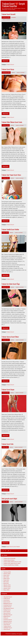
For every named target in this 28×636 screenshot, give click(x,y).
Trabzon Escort (10, 64)
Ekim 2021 (6, 581)
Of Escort (5, 618)
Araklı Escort (6, 598)
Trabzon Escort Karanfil (8, 14)
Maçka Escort (6, 616)
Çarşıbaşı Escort (7, 605)
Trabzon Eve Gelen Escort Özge (11, 284)
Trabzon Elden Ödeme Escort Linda (12, 122)
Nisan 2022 (6, 575)
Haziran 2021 (6, 588)
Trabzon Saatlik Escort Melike (10, 229)
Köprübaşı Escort (7, 614)
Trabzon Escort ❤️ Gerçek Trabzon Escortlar (13, 5)
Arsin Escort (6, 600)
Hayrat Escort (7, 613)
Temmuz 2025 (7, 572)
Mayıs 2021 (6, 590)
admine (13, 72)
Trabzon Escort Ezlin (7, 444)
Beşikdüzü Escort (7, 603)
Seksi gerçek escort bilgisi (9, 498)
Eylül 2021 (6, 583)
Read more (5, 60)
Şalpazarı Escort (7, 621)
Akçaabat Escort (7, 597)
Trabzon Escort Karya (8, 69)
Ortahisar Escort (7, 619)
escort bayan (16, 546)
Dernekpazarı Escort (8, 608)
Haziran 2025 (6, 573)
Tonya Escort (6, 624)
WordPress (13, 633)
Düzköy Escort (7, 610)
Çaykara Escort (7, 606)
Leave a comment (6, 19)
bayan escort (10, 546)
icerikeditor (13, 17)
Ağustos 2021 (7, 585)
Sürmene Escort (7, 623)
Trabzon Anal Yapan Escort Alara (11, 175)
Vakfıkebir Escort (7, 627)
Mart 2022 (6, 577)
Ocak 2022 (6, 580)
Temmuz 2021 (7, 586)
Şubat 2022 (6, 578)
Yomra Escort (6, 629)
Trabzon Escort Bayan (8, 389)
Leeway (20, 633)
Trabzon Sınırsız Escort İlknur (10, 336)
